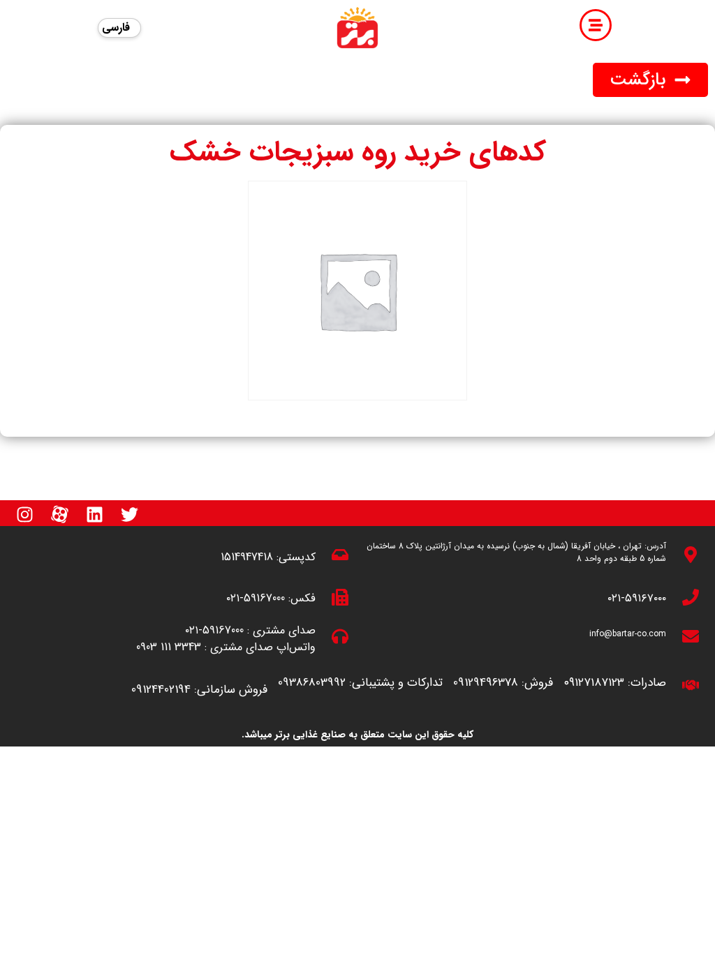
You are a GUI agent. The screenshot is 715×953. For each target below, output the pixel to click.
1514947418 (247, 557)
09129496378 (485, 682)
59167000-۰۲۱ (255, 598)
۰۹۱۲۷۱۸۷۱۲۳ (593, 682)
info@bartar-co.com (627, 633)
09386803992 (312, 682)
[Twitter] (129, 514)
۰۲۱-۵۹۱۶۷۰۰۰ (636, 598)
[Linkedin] (94, 514)
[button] (650, 80)
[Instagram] (24, 514)
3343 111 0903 (168, 647)
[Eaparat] (59, 514)
